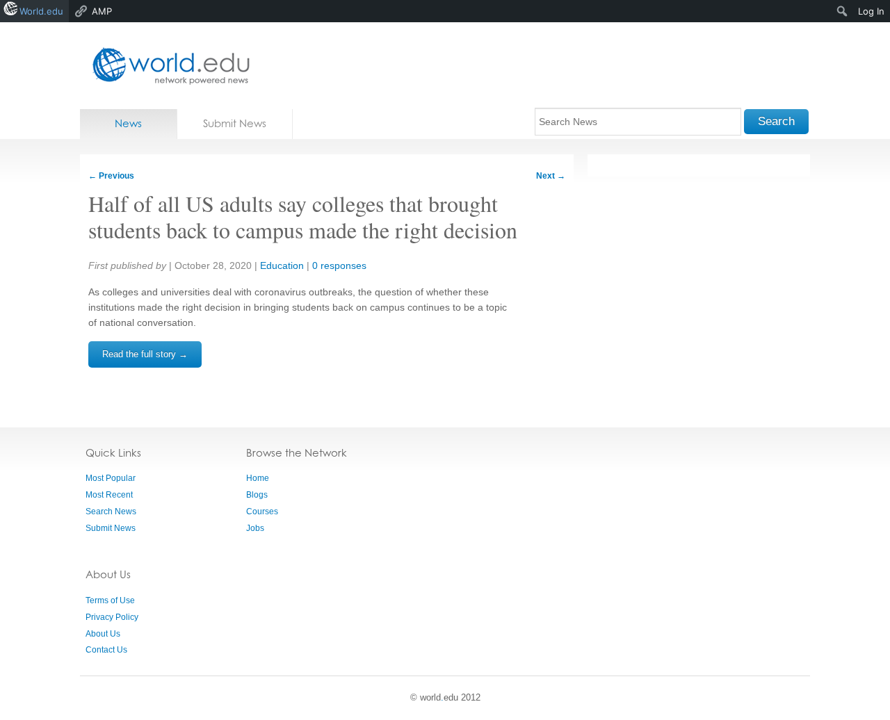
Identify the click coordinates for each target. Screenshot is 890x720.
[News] (166, 65)
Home (257, 478)
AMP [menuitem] (102, 11)
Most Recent (109, 495)
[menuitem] (842, 11)
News (128, 123)
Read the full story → (145, 354)
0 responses (339, 265)
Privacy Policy (112, 617)
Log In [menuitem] (871, 11)
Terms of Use (110, 600)
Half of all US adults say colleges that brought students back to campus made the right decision (302, 216)
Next (550, 176)
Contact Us (106, 650)
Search (776, 121)
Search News (111, 511)
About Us (103, 634)
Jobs (255, 528)
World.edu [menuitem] (41, 11)
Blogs (257, 495)
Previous (111, 176)
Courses (262, 511)
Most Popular (111, 478)
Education (282, 265)
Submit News (234, 123)
